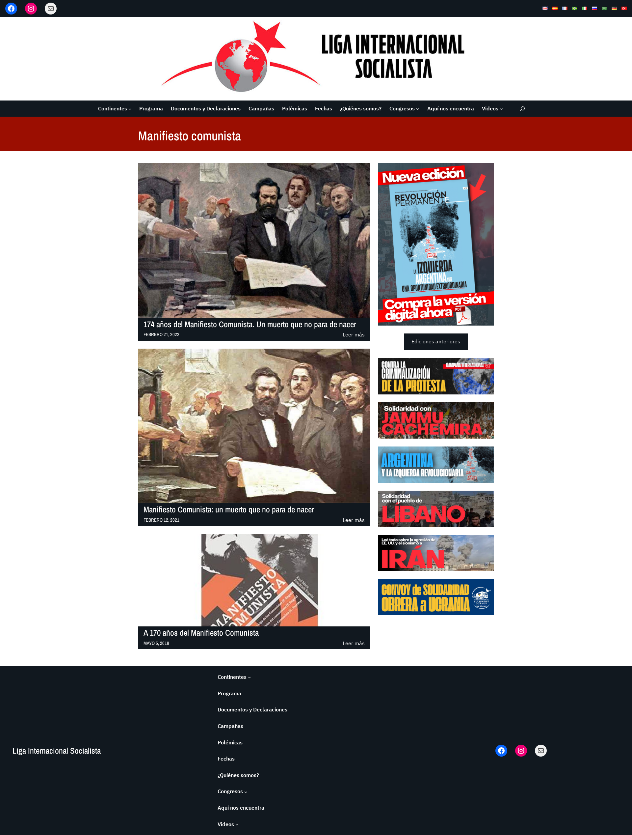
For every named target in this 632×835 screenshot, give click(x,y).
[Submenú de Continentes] (130, 108)
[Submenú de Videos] (501, 108)
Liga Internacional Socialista (57, 750)
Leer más (354, 335)
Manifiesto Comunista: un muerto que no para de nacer (229, 509)
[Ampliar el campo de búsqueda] (522, 109)
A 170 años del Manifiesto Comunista (201, 633)
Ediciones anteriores (435, 341)
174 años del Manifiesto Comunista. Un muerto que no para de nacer (250, 324)
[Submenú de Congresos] (417, 108)
